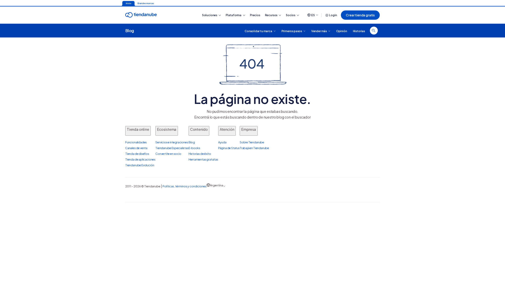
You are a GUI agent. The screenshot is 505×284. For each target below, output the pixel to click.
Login (333, 15)
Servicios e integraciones (171, 142)
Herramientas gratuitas (203, 159)
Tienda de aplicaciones (140, 159)
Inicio (128, 3)
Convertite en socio (168, 153)
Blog (129, 30)
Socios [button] (291, 15)
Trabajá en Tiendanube (254, 148)
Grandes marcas (145, 3)
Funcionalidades (136, 142)
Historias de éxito (200, 153)
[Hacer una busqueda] (374, 31)
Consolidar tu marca (258, 31)
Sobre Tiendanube (252, 142)
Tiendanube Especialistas (172, 148)
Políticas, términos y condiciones (185, 186)
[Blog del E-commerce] (154, 15)
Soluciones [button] (210, 15)
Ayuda (222, 142)
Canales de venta (136, 148)
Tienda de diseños (137, 153)
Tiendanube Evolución (139, 165)
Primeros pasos (291, 31)
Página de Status (229, 148)
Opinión (341, 31)
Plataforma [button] (234, 15)
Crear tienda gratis (360, 15)
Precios (255, 15)
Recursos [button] (271, 15)
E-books (194, 148)
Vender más (319, 31)
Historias (359, 31)
